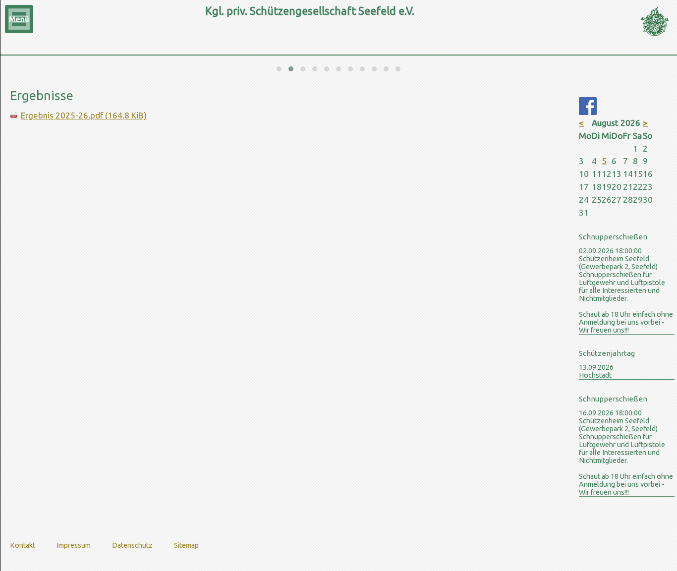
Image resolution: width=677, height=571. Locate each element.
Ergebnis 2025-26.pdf (84, 115)
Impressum (73, 545)
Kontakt (22, 545)
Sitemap (186, 545)
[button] (279, 69)
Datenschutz (132, 545)
